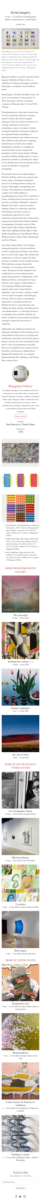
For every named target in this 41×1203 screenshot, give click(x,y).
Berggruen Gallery (20, 386)
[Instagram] (24, 1196)
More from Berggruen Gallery (20, 570)
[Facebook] (16, 1196)
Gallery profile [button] (20, 416)
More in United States (21, 960)
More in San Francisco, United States (20, 766)
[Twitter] (20, 1196)
